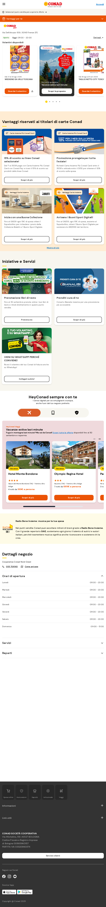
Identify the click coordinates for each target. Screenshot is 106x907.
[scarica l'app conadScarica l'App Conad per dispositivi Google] (9, 892)
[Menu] (4, 4)
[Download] (32, 91)
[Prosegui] (99, 439)
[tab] (29, 412)
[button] (53, 576)
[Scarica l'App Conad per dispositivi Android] (24, 892)
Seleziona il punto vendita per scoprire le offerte (25, 12)
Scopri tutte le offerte (63, 432)
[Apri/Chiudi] (102, 805)
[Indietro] (95, 439)
